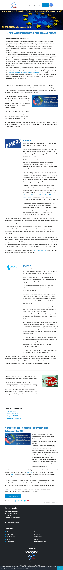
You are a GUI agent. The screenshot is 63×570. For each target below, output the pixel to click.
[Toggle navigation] (45, 5)
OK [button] (60, 568)
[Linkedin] (37, 5)
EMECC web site (12, 411)
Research (10, 532)
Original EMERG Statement (15, 416)
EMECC (13, 474)
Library (36, 532)
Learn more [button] (33, 568)
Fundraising (10, 542)
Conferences (11, 537)
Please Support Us (13, 496)
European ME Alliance (14, 418)
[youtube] (36, 552)
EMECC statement (13, 413)
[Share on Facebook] (15, 501)
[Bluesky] (35, 5)
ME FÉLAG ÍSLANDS (40, 250)
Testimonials (38, 537)
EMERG (29, 472)
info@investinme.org (13, 522)
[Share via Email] (28, 501)
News (8, 539)
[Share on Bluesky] (25, 501)
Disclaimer (33, 562)
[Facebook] (32, 5)
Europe (36, 539)
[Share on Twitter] (19, 501)
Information (10, 534)
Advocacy (37, 534)
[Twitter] (40, 5)
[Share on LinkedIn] (22, 501)
